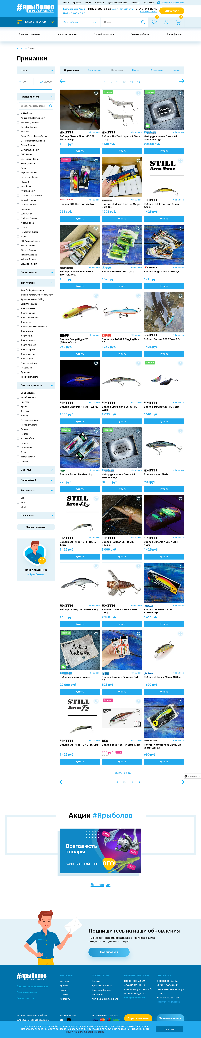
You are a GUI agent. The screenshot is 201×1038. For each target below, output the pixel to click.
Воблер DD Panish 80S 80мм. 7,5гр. (119, 408)
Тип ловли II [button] (28, 282)
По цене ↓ (137, 70)
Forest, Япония (28, 163)
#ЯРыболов (27, 113)
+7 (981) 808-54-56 (167, 985)
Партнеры (97, 994)
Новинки (176, 70)
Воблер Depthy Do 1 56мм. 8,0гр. (79, 609)
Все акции (101, 885)
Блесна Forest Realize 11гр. (76, 474)
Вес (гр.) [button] (26, 469)
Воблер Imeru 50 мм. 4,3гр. (118, 271)
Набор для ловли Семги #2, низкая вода (119, 476)
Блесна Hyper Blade (156, 474)
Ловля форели (174, 34)
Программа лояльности (173, 2)
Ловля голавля (28, 308)
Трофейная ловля (104, 34)
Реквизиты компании (27, 992)
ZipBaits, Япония (29, 264)
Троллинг (25, 372)
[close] (199, 776)
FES (23, 502)
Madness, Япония (29, 218)
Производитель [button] (30, 96)
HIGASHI (25, 182)
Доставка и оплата (117, 2)
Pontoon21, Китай (29, 232)
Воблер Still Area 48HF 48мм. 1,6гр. (78, 543)
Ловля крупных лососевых (34, 327)
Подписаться (109, 952)
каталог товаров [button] (35, 22)
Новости (99, 2)
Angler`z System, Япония (33, 118)
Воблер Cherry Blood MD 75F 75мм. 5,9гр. (77, 138)
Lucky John (26, 214)
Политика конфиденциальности (32, 986)
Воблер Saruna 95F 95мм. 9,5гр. (163, 339)
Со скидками (157, 70)
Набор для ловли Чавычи (75, 677)
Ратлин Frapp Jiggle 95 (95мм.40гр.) (74, 341)
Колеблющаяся (28, 397)
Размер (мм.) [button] (28, 480)
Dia (22, 498)
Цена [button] (24, 70)
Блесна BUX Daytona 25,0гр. (77, 204)
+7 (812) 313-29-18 (134, 985)
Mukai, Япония (27, 223)
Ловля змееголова (30, 317)
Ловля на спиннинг (30, 34)
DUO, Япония (27, 154)
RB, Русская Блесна (30, 241)
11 (131, 81)
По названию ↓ (95, 70)
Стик (23, 452)
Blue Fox (25, 131)
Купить (80, 151)
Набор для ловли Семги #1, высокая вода (160, 138)
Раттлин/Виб (27, 438)
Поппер (24, 434)
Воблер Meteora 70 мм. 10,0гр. (162, 677)
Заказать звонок (148, 12)
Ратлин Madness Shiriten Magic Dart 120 (121, 205)
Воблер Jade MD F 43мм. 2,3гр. (79, 406)
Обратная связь (138, 1018)
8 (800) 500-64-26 (99, 8)
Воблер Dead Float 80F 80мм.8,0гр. (158, 611)
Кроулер (25, 402)
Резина (24, 443)
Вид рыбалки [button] (70, 22)
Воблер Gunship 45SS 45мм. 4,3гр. (161, 543)
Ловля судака (28, 340)
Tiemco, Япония (28, 250)
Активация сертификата (105, 999)
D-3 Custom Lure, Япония (33, 141)
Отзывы (135, 2)
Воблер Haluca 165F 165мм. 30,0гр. (118, 543)
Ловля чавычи (28, 354)
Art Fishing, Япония (30, 122)
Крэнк (24, 406)
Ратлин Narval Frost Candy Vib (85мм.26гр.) (162, 746)
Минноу (24, 415)
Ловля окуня (27, 331)
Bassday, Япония (29, 127)
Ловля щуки (27, 358)
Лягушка (25, 411)
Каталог (96, 981)
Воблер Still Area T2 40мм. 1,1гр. (79, 744)
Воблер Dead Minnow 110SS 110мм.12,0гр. (76, 273)
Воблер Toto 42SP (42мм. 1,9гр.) (121, 744)
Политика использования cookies (85, 1031)
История (64, 981)
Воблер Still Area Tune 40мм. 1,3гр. (161, 205)
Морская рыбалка (67, 34)
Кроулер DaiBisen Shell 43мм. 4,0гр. (119, 611)
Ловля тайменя (28, 345)
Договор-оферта (25, 998)
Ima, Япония (27, 186)
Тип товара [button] (28, 490)
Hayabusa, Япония (29, 177)
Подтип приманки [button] (31, 385)
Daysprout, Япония (30, 150)
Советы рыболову (101, 990)
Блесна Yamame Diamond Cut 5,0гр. (120, 678)
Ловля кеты (27, 322)
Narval (24, 227)
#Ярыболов (22, 48)
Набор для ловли (29, 425)
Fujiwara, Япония (29, 173)
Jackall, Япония (28, 200)
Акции (88, 2)
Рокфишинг (26, 368)
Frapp (23, 168)
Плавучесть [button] (28, 515)
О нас (66, 2)
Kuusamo (25, 209)
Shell (23, 507)
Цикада (24, 461)
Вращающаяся (28, 393)
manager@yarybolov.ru (135, 998)
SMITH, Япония (28, 245)
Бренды (77, 2)
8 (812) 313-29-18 (146, 8)
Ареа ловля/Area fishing (32, 299)
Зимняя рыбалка (140, 34)
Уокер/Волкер (28, 457)
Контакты (149, 2)
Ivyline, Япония (28, 191)
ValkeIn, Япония (28, 259)
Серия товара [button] (29, 272)
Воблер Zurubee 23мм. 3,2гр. (161, 406)
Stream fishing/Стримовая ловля (37, 295)
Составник (26, 447)
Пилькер (25, 429)
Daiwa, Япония (28, 145)
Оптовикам (172, 10)
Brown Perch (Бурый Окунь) (34, 136)
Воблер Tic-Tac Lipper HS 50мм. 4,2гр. (121, 138)
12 (138, 81)
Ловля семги (27, 336)
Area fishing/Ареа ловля (32, 290)
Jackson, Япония (29, 204)
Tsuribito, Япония (29, 255)
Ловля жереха (28, 313)
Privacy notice (192, 776)
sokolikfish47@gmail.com (168, 1002)
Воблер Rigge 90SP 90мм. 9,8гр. (163, 271)
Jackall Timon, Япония (31, 195)
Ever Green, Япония (30, 159)
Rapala (24, 236)
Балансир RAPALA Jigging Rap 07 (120, 341)
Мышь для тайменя (30, 420)
